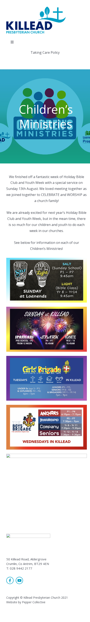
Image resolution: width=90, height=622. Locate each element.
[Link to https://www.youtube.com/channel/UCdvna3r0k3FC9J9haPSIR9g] (19, 580)
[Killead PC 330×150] (36, 8)
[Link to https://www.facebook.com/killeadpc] (10, 580)
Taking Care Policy (45, 52)
